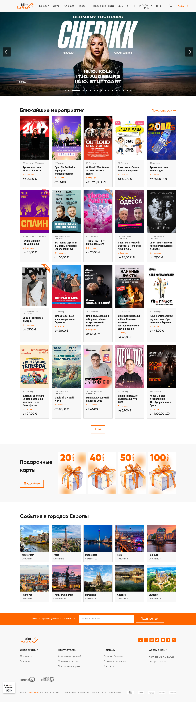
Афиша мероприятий (69, 656)
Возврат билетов (113, 656)
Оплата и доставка (69, 661)
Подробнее (32, 483)
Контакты (108, 666)
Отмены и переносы (114, 661)
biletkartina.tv (33, 692)
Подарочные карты (69, 666)
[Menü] (13, 683)
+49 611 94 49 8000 (161, 656)
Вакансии (25, 661)
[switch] (9, 690)
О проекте (26, 656)
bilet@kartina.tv (157, 661)
